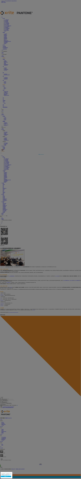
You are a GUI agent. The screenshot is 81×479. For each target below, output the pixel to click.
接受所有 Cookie (6, 476)
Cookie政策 (5, 474)
